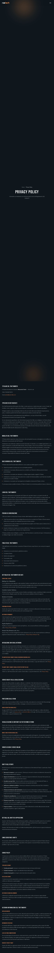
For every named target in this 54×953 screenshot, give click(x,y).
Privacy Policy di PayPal (10, 627)
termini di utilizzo (27, 712)
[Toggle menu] (50, 2)
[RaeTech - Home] (5, 3)
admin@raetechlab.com (10, 394)
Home (23, 187)
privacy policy (18, 712)
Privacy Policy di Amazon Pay (32, 634)
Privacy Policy (45, 671)
